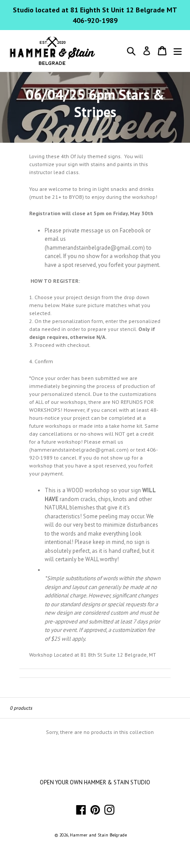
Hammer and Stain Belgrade (98, 835)
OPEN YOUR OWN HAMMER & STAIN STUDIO (95, 782)
